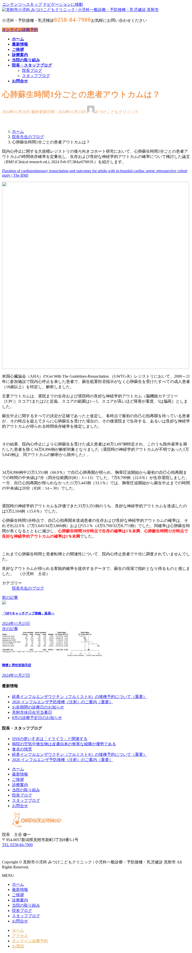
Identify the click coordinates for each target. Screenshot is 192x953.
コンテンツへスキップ (22, 4)
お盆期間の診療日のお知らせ (38, 707)
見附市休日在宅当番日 (32, 712)
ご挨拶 (18, 779)
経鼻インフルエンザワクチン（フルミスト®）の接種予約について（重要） (79, 696)
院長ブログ (32, 70)
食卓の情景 (22, 749)
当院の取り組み (26, 790)
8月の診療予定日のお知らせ (37, 718)
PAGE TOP (183, 919)
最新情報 (20, 774)
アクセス (20, 935)
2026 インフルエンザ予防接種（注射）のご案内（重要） (62, 702)
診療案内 (20, 785)
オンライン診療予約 (20, 30)
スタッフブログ (36, 76)
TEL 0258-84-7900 (17, 845)
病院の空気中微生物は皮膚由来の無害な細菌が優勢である (64, 744)
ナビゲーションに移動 (63, 4)
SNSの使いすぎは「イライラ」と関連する (50, 739)
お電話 (18, 946)
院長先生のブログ (28, 588)
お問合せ (20, 806)
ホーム (18, 769)
